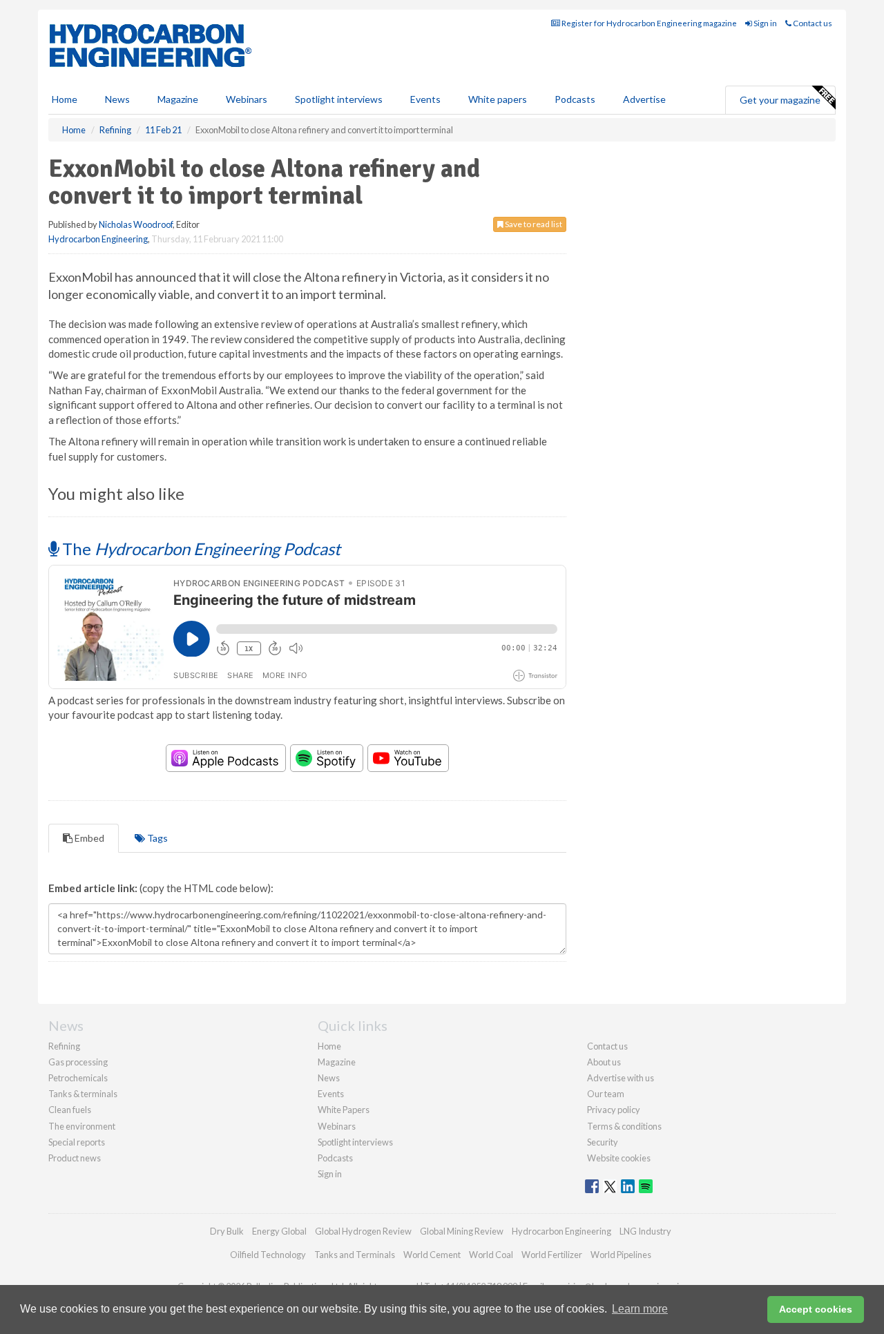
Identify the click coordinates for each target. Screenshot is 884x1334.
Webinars (246, 99)
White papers (497, 99)
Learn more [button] (640, 1309)
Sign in (764, 23)
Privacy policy (613, 1109)
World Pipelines (620, 1254)
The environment (81, 1126)
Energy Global (279, 1231)
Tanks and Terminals (354, 1254)
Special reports (76, 1142)
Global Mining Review (461, 1231)
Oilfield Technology (268, 1254)
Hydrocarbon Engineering (98, 238)
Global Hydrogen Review (363, 1231)
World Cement (432, 1254)
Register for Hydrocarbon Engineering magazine (648, 23)
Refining (64, 1046)
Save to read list (532, 224)
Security (602, 1142)
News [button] (117, 99)
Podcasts (575, 99)
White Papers (343, 1109)
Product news (74, 1157)
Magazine (177, 99)
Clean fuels (69, 1109)
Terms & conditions (624, 1126)
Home (64, 99)
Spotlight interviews (339, 99)
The (199, 549)
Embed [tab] (88, 838)
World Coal (491, 1254)
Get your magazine (780, 100)
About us (604, 1061)
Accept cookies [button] (815, 1309)
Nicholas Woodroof (136, 224)
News (329, 1077)
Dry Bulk (227, 1231)
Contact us (811, 23)
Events (425, 99)
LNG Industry (645, 1231)
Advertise (644, 99)
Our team (605, 1093)
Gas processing (78, 1061)
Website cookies (619, 1157)
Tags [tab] (156, 838)
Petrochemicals (78, 1077)
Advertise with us (620, 1077)
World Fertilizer (551, 1254)
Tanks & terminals (82, 1093)
